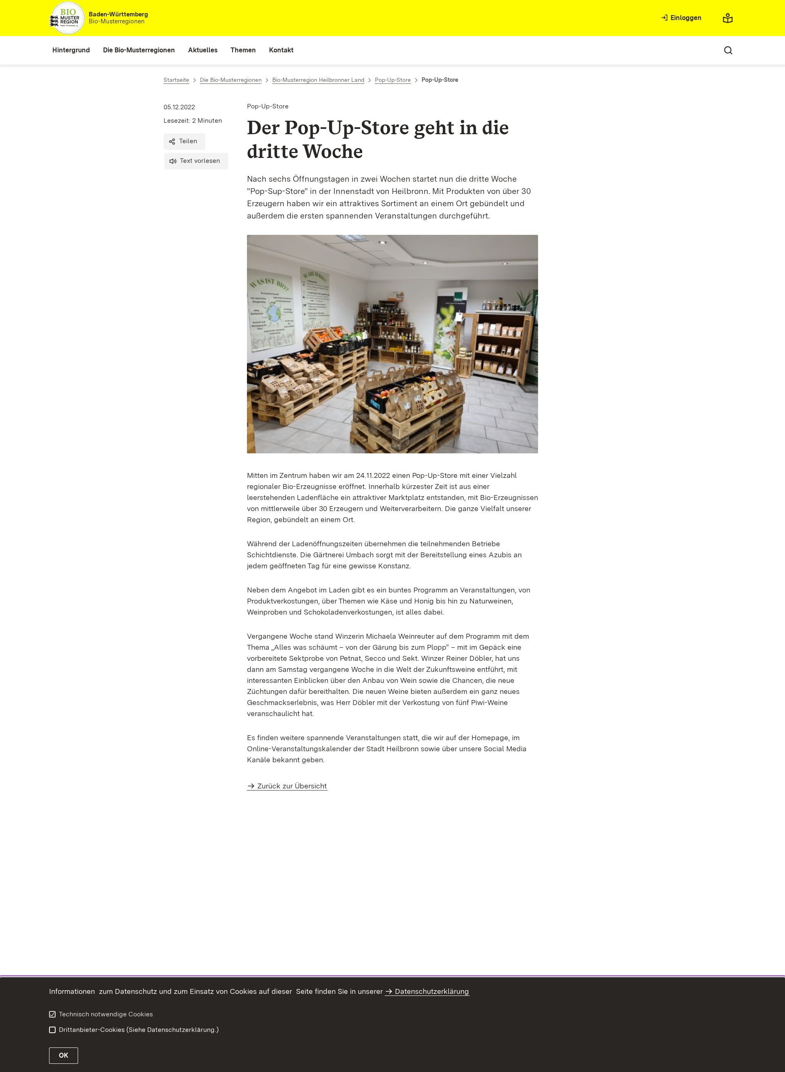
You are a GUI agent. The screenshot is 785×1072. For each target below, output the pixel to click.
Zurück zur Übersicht (292, 785)
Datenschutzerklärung (432, 991)
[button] (184, 141)
